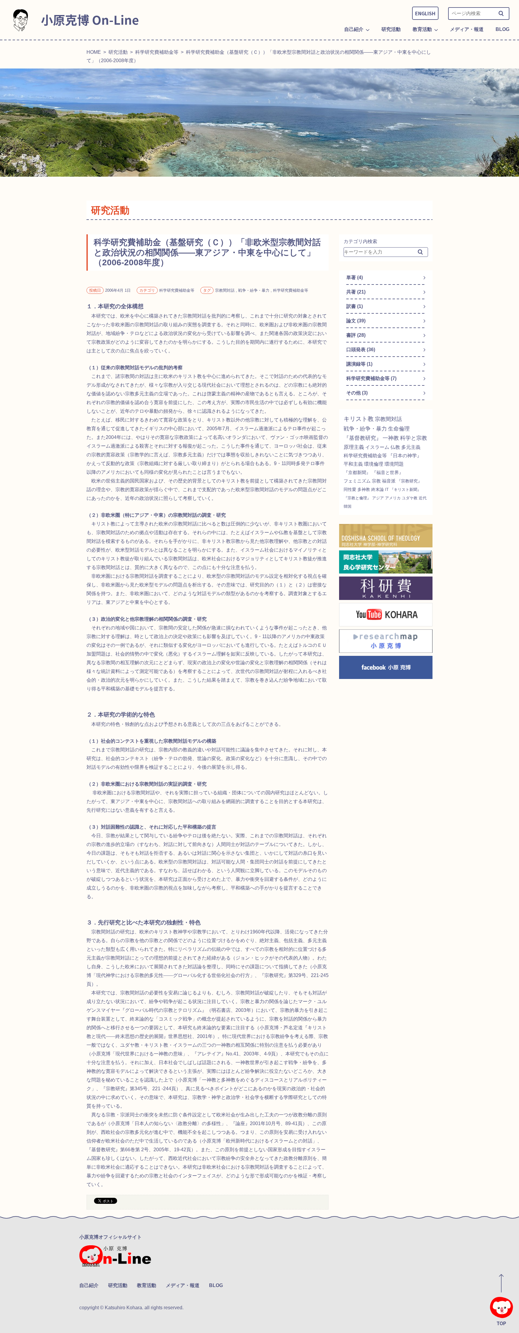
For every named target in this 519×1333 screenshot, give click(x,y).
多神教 (363, 489)
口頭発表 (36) (360, 349)
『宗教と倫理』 (357, 498)
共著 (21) (356, 291)
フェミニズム (357, 480)
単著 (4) (354, 277)
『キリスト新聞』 (405, 489)
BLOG (216, 1285)
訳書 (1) (354, 306)
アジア (378, 498)
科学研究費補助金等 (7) (371, 378)
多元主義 (410, 447)
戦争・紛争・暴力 (365, 429)
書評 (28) (356, 335)
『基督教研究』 (362, 438)
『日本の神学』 (405, 455)
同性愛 (350, 489)
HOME (93, 52)
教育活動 (146, 1285)
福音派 (389, 480)
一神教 (391, 438)
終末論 (377, 489)
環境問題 (394, 464)
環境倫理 (373, 464)
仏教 (395, 447)
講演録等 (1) (359, 364)
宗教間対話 (388, 419)
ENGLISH (425, 13)
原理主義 (354, 447)
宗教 (376, 480)
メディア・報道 (182, 1285)
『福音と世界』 (387, 472)
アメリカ (393, 498)
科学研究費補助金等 (156, 52)
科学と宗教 (413, 438)
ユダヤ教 (409, 498)
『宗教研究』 (409, 481)
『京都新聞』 (357, 472)
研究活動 (118, 52)
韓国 (347, 506)
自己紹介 (89, 1285)
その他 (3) (357, 392)
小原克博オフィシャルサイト (110, 1237)
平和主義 (353, 464)
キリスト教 (359, 418)
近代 (422, 498)
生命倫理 (399, 429)
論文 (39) (356, 320)
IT (387, 489)
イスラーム (377, 447)
